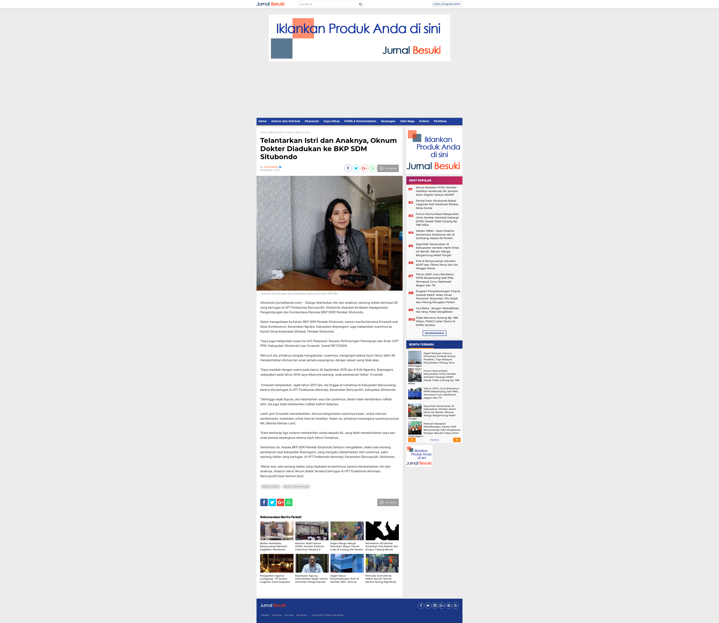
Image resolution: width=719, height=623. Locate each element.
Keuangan (388, 121)
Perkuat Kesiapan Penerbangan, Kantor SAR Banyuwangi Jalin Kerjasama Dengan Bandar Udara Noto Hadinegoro (434, 430)
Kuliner (424, 121)
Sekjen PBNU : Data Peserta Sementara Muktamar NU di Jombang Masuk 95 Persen (435, 234)
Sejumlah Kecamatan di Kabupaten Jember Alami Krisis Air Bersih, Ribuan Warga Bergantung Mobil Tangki (437, 249)
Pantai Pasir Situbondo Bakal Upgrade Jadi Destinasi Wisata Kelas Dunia (437, 204)
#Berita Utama (271, 486)
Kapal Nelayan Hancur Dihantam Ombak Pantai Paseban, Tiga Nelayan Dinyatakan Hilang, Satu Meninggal (432, 359)
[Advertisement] (359, 89)
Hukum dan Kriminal (285, 121)
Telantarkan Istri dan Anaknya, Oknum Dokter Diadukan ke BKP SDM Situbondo (328, 148)
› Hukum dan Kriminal (297, 132)
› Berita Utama (276, 132)
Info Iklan (289, 615)
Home (262, 121)
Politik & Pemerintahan (360, 121)
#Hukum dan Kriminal (296, 486)
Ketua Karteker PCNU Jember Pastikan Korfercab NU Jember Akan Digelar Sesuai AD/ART (437, 191)
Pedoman (277, 615)
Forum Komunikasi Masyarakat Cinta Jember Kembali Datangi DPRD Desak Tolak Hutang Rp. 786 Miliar (437, 219)
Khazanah (312, 121)
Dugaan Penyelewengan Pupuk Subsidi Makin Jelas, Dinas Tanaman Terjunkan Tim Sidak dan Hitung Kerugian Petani (438, 296)
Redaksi (265, 615)
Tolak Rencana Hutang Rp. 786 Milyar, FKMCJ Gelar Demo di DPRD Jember (437, 321)
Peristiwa (440, 121)
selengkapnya (434, 333)
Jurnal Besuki (337, 615)
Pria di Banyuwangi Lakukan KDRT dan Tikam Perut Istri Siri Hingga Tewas (437, 264)
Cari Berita (301, 615)
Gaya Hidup (332, 121)
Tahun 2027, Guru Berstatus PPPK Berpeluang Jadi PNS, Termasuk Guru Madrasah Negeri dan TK (435, 280)
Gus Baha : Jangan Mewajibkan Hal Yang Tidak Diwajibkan (437, 310)
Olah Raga (407, 121)
